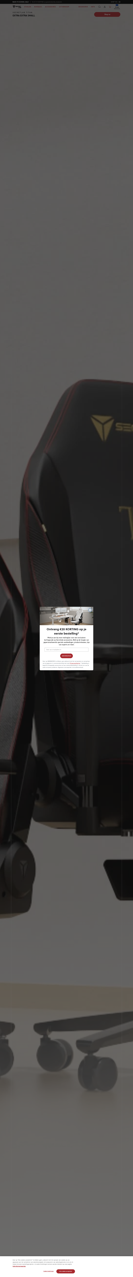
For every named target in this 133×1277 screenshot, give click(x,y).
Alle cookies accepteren (65, 1271)
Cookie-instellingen (48, 1271)
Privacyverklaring (75, 663)
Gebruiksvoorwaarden (19, 1266)
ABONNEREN (66, 656)
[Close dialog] (90, 610)
